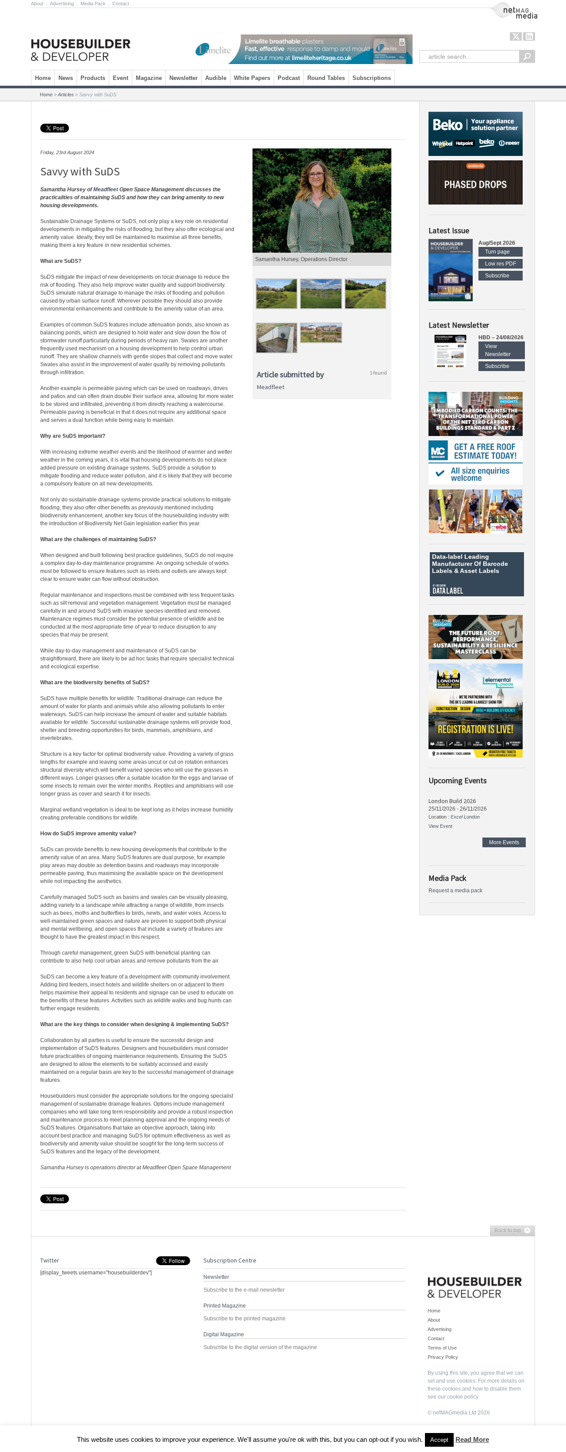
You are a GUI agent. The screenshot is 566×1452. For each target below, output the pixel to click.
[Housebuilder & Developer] (80, 36)
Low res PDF (500, 264)
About (37, 3)
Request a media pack (455, 890)
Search (527, 56)
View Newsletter (498, 350)
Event (120, 78)
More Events (504, 842)
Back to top (505, 1231)
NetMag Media (506, 6)
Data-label (447, 556)
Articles (66, 94)
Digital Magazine (223, 1334)
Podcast (289, 78)
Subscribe (497, 276)
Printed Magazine (224, 1306)
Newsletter (183, 78)
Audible (215, 78)
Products (92, 78)
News (65, 78)
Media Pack (93, 3)
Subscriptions (371, 78)
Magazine (149, 78)
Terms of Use (442, 1347)
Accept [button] (439, 1440)
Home (43, 78)
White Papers (252, 78)
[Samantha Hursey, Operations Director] (321, 200)
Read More (472, 1439)
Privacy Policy (443, 1357)
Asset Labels (479, 570)
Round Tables (326, 78)
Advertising (62, 3)
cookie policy (462, 1397)
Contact (120, 3)
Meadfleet (105, 189)
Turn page (497, 252)
